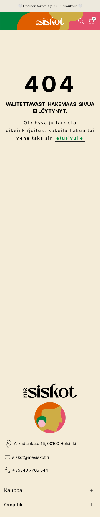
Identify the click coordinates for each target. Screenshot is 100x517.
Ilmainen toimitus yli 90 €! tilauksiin (50, 6)
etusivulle (69, 138)
